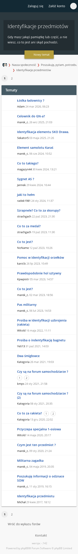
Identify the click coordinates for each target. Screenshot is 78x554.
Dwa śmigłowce (28, 356)
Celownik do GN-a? (31, 116)
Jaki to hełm (26, 195)
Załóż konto (57, 6)
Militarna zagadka (30, 460)
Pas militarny (27, 305)
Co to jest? (25, 242)
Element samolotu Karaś (35, 147)
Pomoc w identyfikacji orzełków (40, 257)
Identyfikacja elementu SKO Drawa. (43, 132)
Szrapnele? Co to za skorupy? (38, 210)
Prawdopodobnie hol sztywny (39, 273)
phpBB (25, 548)
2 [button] (12, 78)
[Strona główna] (5, 6)
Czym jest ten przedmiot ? (36, 445)
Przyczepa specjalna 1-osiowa (39, 429)
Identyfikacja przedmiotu (35, 496)
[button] (17, 78)
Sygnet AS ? (25, 179)
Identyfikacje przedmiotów (33, 70)
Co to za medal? (29, 226)
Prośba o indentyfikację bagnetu (41, 340)
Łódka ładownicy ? (30, 100)
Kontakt (40, 535)
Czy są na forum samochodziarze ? (42, 371)
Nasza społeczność (24, 65)
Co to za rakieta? (29, 413)
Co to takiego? (27, 163)
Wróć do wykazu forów (24, 524)
